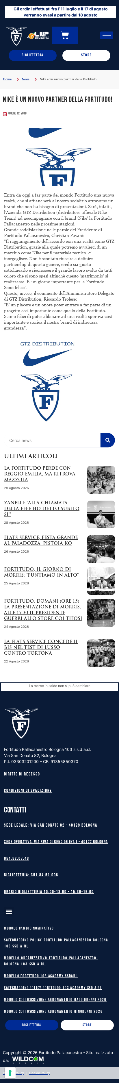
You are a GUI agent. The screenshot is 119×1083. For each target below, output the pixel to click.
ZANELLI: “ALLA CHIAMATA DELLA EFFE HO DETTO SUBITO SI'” (41, 509)
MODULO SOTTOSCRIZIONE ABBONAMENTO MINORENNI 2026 (53, 1012)
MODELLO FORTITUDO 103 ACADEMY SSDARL (41, 976)
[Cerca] (108, 440)
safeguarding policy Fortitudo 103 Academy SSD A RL (53, 988)
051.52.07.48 (16, 859)
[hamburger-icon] (106, 35)
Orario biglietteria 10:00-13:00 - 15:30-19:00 (49, 892)
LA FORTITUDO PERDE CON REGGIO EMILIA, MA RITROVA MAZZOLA (39, 474)
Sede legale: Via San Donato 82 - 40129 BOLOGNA (50, 825)
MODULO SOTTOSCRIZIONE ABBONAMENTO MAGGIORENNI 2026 (55, 1000)
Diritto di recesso (22, 774)
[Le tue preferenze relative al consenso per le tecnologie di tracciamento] (10, 1072)
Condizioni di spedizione (28, 791)
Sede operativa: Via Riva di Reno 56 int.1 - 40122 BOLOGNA (56, 842)
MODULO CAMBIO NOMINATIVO (29, 928)
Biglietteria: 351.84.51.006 (31, 875)
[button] (9, 911)
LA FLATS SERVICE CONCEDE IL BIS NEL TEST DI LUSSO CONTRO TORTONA (41, 648)
